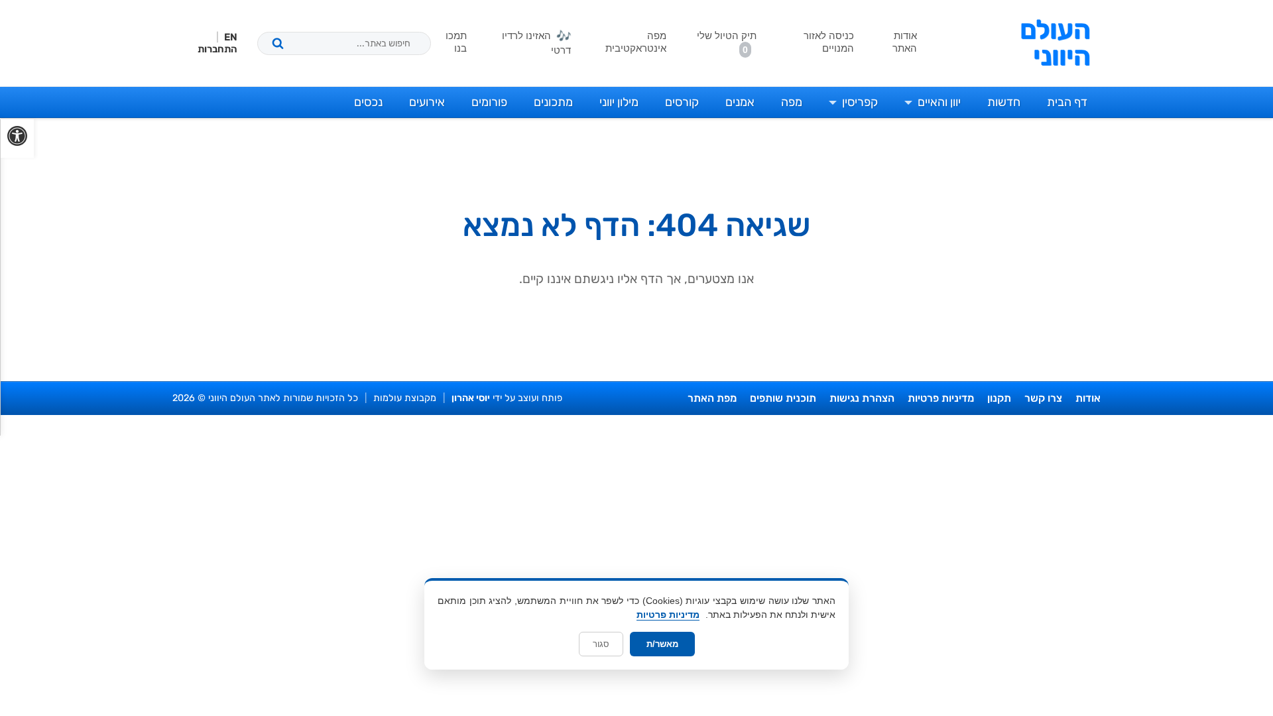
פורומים (489, 102)
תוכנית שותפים (783, 398)
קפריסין (860, 102)
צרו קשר (1043, 398)
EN (230, 37)
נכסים (368, 102)
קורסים (682, 102)
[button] (17, 138)
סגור (601, 644)
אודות (1088, 398)
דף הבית (1067, 102)
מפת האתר (712, 398)
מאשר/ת (662, 644)
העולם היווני (1055, 43)
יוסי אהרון (471, 398)
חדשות (1003, 102)
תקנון (999, 398)
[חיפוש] (278, 43)
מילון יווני (618, 102)
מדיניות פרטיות (941, 398)
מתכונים (553, 102)
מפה (791, 102)
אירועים (427, 102)
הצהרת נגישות (861, 398)
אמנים (740, 102)
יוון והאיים (939, 102)
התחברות (217, 49)
